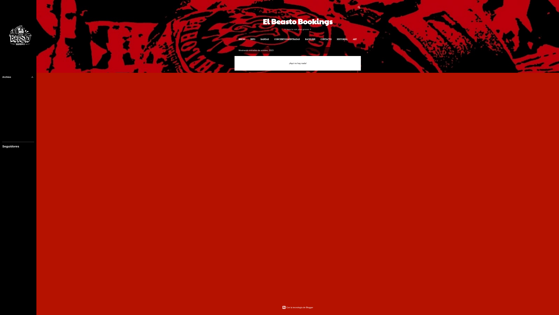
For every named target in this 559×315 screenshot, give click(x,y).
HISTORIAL (342, 39)
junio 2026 (10, 123)
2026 (5, 83)
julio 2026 (10, 87)
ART (355, 39)
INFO (252, 39)
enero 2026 (10, 138)
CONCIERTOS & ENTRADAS (287, 39)
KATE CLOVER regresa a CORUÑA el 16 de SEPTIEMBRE (20, 116)
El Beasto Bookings (298, 21)
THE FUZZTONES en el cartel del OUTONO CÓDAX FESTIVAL (19, 105)
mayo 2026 (10, 128)
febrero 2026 (11, 133)
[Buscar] (359, 8)
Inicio (242, 39)
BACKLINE (310, 39)
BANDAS (265, 39)
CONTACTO (326, 39)
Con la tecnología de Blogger (299, 307)
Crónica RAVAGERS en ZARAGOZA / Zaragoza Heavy (19, 95)
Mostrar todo (348, 50)
